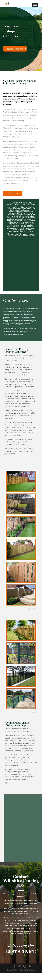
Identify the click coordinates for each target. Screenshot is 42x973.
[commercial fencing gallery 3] (21, 663)
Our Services (11, 193)
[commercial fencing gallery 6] (21, 708)
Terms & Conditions (27, 970)
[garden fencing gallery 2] (21, 513)
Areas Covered (14, 48)
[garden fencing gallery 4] (21, 536)
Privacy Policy (12, 970)
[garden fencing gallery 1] (21, 491)
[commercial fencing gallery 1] (21, 640)
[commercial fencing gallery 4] (21, 686)
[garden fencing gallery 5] (21, 559)
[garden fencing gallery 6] (21, 582)
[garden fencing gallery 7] (21, 604)
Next (34, 609)
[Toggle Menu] (35, 5)
